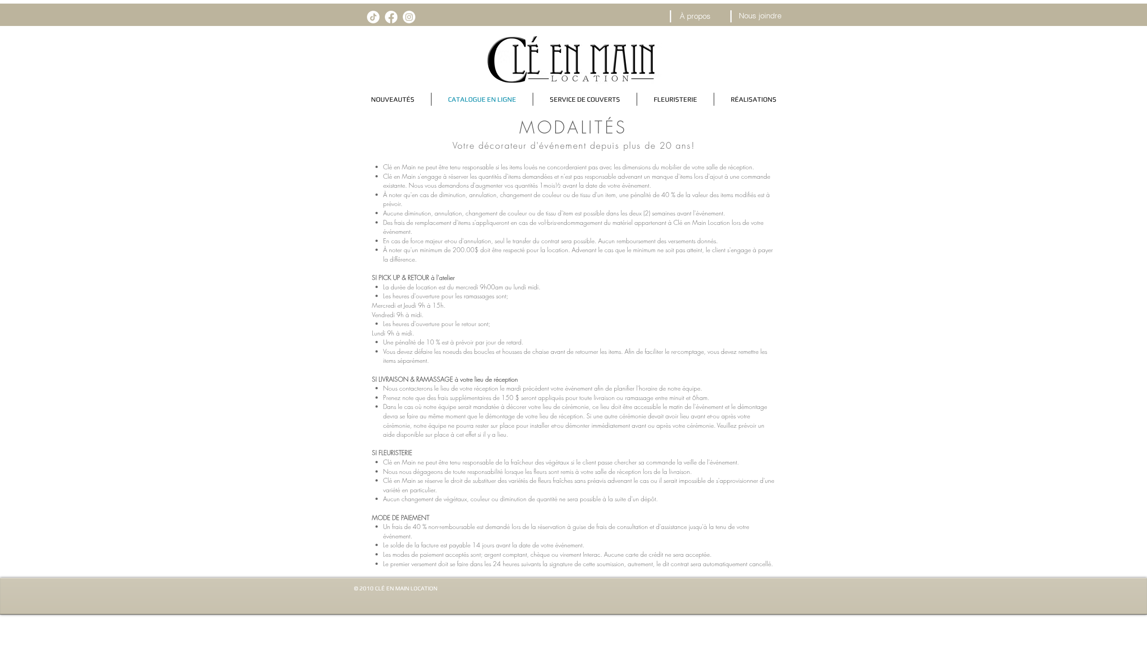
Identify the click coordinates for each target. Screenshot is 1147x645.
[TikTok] (373, 17)
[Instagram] (409, 17)
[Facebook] (391, 17)
